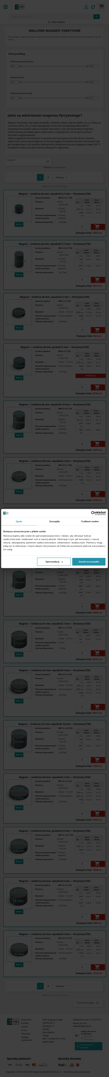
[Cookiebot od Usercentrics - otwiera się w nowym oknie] (93, 513)
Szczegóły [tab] (54, 521)
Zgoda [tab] (19, 521)
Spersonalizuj (52, 561)
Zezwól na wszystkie (89, 561)
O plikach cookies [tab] (90, 521)
